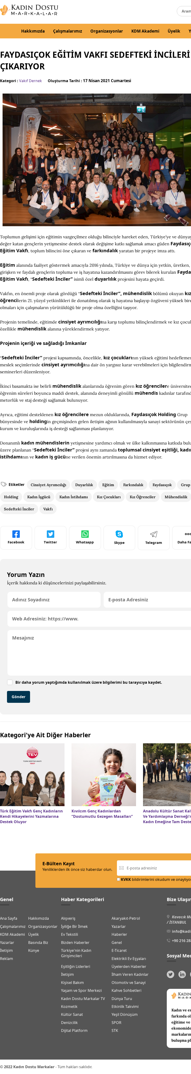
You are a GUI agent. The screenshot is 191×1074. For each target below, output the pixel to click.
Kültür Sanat (72, 1014)
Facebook (16, 542)
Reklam (6, 958)
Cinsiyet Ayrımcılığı (48, 484)
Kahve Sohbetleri (126, 990)
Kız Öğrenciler (143, 497)
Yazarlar (7, 942)
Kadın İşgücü (38, 497)
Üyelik (174, 31)
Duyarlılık (84, 484)
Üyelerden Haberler (129, 966)
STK (115, 1030)
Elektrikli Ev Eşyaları (129, 958)
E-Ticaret (119, 950)
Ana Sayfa (8, 918)
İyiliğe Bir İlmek (74, 926)
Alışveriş (68, 918)
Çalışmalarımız (67, 31)
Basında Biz (38, 942)
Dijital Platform (74, 1030)
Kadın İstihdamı (73, 497)
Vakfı (48, 509)
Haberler (119, 934)
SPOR (116, 1022)
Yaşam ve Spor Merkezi (81, 990)
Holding (11, 497)
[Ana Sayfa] (29, 14)
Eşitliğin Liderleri (75, 966)
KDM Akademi (145, 31)
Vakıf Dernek (30, 80)
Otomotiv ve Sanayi (129, 982)
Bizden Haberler (75, 942)
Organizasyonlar (106, 31)
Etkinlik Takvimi (125, 1006)
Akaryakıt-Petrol (126, 918)
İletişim (6, 950)
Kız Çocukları (109, 497)
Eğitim (108, 484)
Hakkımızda (33, 31)
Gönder (18, 696)
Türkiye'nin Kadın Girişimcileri (76, 953)
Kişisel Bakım (72, 982)
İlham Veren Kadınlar (130, 974)
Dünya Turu (122, 998)
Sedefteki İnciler (19, 509)
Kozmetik (69, 1006)
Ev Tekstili (69, 934)
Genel (117, 942)
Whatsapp (85, 542)
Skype (119, 542)
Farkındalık (133, 484)
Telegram (153, 542)
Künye (33, 950)
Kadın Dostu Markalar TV (83, 998)
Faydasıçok (162, 484)
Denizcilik (69, 1022)
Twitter (50, 542)
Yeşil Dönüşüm (125, 1014)
